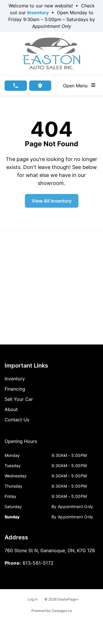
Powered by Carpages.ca (51, 610)
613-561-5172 (38, 563)
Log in (32, 599)
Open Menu (76, 85)
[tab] (21, 444)
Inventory (38, 12)
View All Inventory (52, 201)
